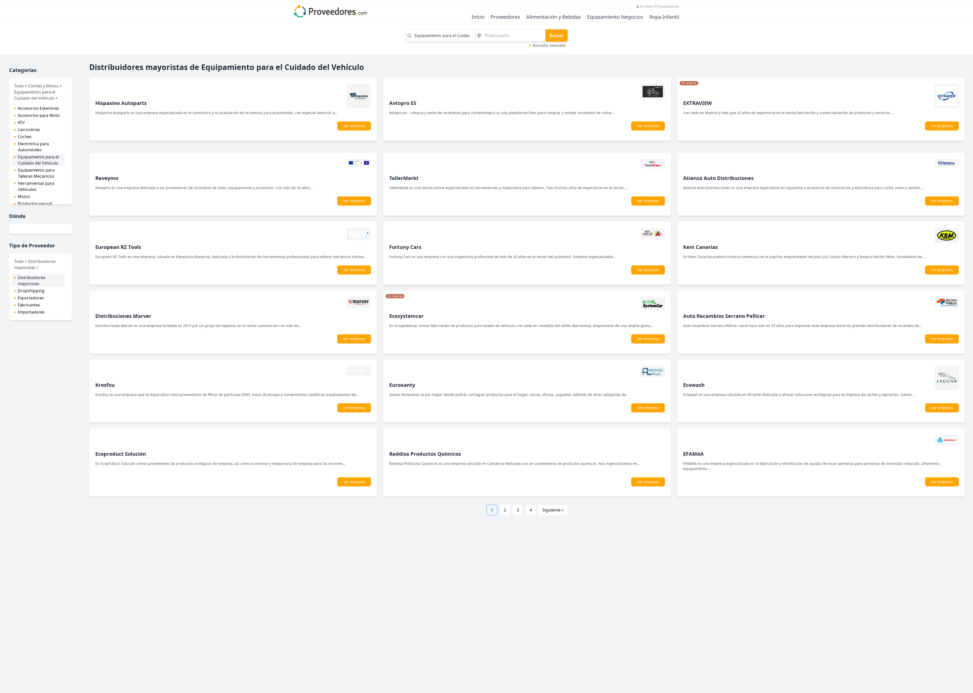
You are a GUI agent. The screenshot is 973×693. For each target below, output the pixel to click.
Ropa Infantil (664, 17)
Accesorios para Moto (39, 115)
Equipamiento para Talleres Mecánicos (36, 173)
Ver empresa (354, 125)
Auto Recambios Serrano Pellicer (724, 316)
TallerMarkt (404, 178)
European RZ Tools (118, 247)
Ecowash (694, 384)
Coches (25, 136)
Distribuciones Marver (123, 316)
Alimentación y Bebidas (553, 17)
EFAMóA (693, 453)
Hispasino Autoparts (121, 103)
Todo (19, 86)
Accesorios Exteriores (38, 108)
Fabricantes (29, 305)
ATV (21, 122)
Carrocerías (29, 129)
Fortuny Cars (405, 247)
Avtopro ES (402, 103)
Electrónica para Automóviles (33, 147)
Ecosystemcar (406, 316)
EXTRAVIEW (697, 103)
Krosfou (105, 384)
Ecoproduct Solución (120, 453)
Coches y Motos (43, 86)
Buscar (557, 35)
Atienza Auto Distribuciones (718, 178)
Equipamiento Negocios (615, 17)
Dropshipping (31, 291)
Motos (24, 196)
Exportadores (31, 298)
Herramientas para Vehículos (36, 186)
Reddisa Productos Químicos (425, 453)
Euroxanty (402, 384)
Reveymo (106, 178)
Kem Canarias (700, 247)
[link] (689, 83)
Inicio (478, 17)
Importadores (31, 312)
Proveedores (505, 17)
